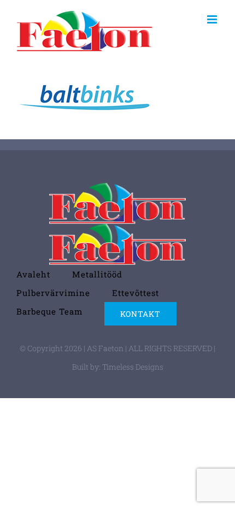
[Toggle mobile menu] (213, 19)
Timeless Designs (132, 367)
